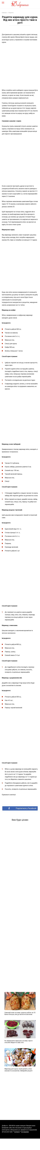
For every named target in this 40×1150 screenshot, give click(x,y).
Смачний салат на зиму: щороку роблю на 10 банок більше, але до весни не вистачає (19, 1013)
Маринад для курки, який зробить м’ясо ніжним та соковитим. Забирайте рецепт (18, 1070)
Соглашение (25, 1132)
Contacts (17, 1132)
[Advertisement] (20, 66)
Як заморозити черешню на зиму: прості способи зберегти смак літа (18, 1041)
